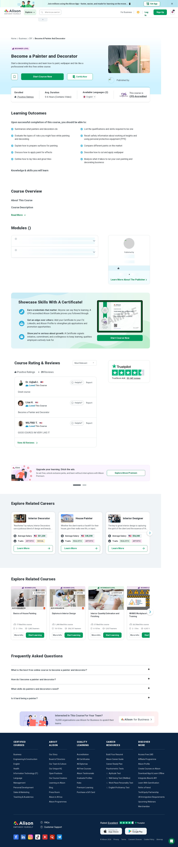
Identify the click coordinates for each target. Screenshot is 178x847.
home (13, 38)
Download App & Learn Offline (151, 773)
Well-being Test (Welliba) (119, 778)
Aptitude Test (115, 773)
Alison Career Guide (114, 759)
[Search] (42, 12)
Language (17, 778)
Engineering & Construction (25, 759)
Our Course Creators (58, 778)
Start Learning (35, 635)
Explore (28, 12)
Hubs (79, 783)
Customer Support (53, 827)
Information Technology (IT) (25, 773)
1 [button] (76, 487)
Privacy (116, 839)
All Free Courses (84, 769)
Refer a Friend (144, 787)
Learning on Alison (57, 783)
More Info (18, 635)
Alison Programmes (58, 802)
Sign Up (160, 12)
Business (23, 38)
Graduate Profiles (84, 778)
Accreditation (83, 754)
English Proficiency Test (119, 787)
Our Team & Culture (57, 764)
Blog (51, 787)
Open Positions (55, 773)
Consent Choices (135, 839)
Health (16, 769)
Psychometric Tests (115, 769)
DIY (30, 38)
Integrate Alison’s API (147, 778)
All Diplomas (82, 764)
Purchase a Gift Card (86, 792)
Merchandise (144, 806)
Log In (146, 12)
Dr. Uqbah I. (32, 382)
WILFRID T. (32, 422)
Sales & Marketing (21, 792)
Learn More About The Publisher (128, 279)
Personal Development (23, 787)
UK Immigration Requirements (151, 797)
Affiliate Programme (147, 759)
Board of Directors (57, 759)
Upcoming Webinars (147, 802)
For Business (126, 12)
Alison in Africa (55, 797)
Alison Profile (144, 764)
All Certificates (83, 759)
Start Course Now (42, 76)
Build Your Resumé (114, 754)
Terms (123, 839)
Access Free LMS (145, 754)
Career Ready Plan (114, 764)
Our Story (53, 754)
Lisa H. (29, 402)
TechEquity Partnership (148, 792)
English (16, 764)
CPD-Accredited (138, 96)
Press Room (54, 792)
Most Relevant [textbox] (81, 363)
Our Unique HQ (55, 769)
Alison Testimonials (85, 773)
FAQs (47, 822)
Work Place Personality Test (121, 783)
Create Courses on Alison (149, 769)
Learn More (23, 548)
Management (19, 783)
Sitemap (159, 839)
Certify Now (81, 77)
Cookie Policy (149, 839)
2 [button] (82, 487)
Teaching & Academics (23, 797)
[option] (80, 473)
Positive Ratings (25, 97)
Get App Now (117, 473)
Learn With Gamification (148, 783)
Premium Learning (85, 787)
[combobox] (85, 363)
